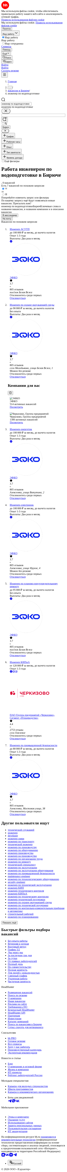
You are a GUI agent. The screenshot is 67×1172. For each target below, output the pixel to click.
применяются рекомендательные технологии (28, 1138)
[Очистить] (5, 111)
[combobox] (16, 104)
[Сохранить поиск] (4, 119)
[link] (6, 57)
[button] (4, 64)
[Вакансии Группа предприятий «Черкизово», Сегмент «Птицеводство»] (37, 693)
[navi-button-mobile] (4, 74)
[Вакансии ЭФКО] (37, 259)
